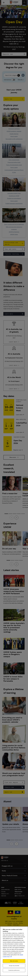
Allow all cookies (14, 961)
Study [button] (4, 871)
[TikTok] (16, 13)
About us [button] (5, 880)
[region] (14, 951)
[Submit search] (18, 75)
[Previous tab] (11, 517)
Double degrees (14, 134)
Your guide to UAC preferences (14, 139)
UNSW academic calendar (14, 131)
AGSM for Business (14, 232)
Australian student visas (14, 193)
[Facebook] (10, 13)
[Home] (14, 2)
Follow (20, 10)
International (7, 79)
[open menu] (3, 2)
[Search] (24, 2)
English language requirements (14, 203)
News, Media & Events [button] (9, 875)
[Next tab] (16, 517)
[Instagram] (13, 13)
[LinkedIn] (8, 13)
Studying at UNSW (14, 196)
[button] (14, 54)
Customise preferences (14, 970)
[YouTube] (19, 13)
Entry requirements (14, 160)
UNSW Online (14, 234)
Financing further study (14, 162)
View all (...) (21, 79)
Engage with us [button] (7, 866)
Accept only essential (14, 965)
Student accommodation (14, 198)
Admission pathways (14, 128)
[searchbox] (10, 75)
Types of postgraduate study (14, 165)
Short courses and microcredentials (14, 224)
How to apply (14, 136)
